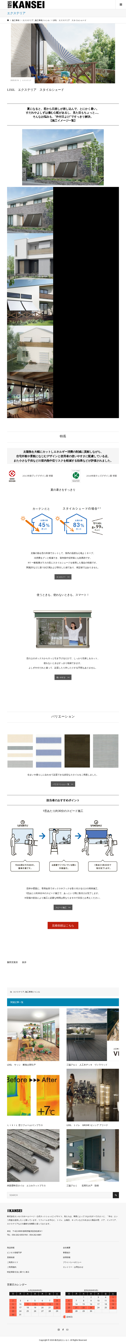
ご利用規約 (11, 1267)
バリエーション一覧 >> (63, 784)
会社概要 (66, 1247)
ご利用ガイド (12, 1262)
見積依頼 (10, 1257)
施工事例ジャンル (32, 991)
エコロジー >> (63, 577)
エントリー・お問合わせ (73, 1267)
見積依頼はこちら (63, 925)
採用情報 (66, 1257)
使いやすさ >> (63, 677)
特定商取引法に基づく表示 (18, 1272)
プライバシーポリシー (72, 1262)
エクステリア (26, 80)
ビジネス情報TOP (14, 1252)
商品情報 (10, 1247)
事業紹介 (66, 1252)
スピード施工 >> (63, 907)
